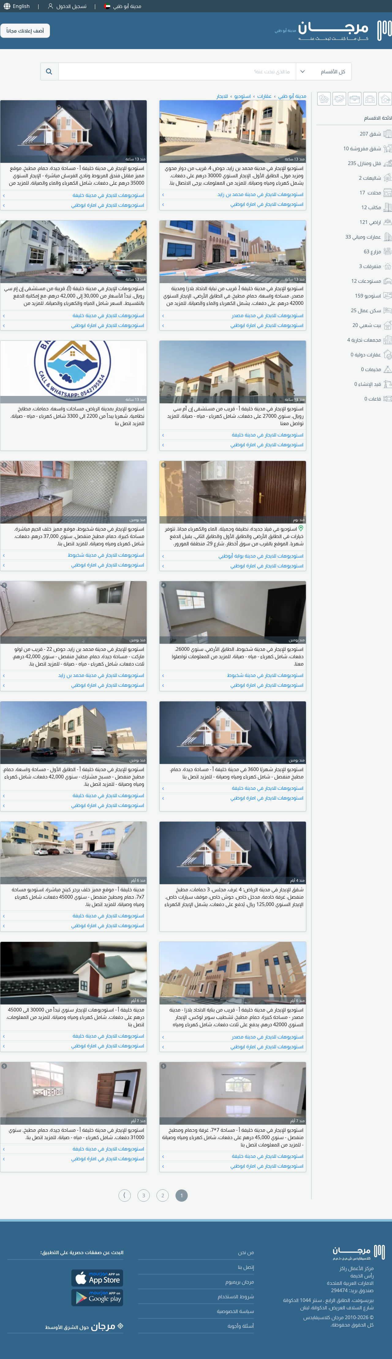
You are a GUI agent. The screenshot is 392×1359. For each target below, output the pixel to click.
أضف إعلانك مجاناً (25, 30)
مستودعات (366, 281)
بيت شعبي (366, 325)
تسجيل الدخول (71, 6)
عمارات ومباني (363, 236)
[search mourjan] (49, 71)
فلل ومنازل (364, 163)
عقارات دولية (366, 354)
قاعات (372, 398)
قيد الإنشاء (367, 384)
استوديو (368, 295)
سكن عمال (366, 310)
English (21, 6)
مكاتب (371, 207)
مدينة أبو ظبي (127, 6)
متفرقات (370, 266)
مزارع (372, 251)
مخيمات (371, 369)
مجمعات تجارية (364, 339)
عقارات (264, 96)
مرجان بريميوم (239, 1281)
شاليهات (370, 178)
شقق (370, 133)
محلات (370, 192)
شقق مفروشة (362, 148)
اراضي (370, 222)
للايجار (222, 96)
